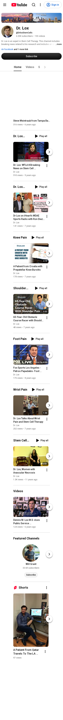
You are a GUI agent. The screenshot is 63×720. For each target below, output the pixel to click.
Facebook (8, 49)
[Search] (34, 5)
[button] (45, 67)
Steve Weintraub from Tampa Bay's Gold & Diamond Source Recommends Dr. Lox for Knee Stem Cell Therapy (31, 120)
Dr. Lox (16, 172)
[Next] (49, 152)
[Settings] (40, 5)
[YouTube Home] (19, 4)
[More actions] (47, 165)
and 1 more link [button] (21, 49)
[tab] (18, 67)
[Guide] (5, 5)
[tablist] (32, 67)
